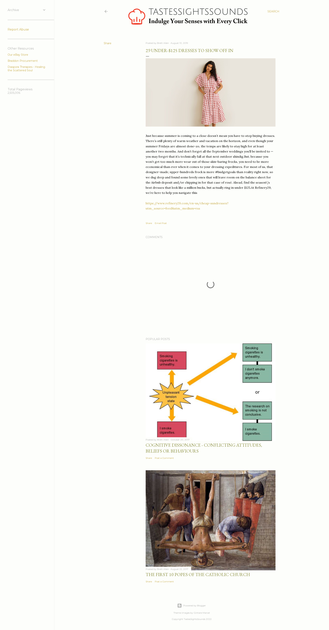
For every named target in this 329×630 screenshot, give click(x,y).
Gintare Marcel (202, 612)
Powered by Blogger (194, 605)
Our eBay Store (18, 54)
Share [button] (107, 43)
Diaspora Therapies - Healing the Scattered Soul (26, 68)
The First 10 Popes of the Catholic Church (198, 574)
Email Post (161, 223)
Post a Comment (164, 458)
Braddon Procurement (23, 61)
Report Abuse (18, 29)
